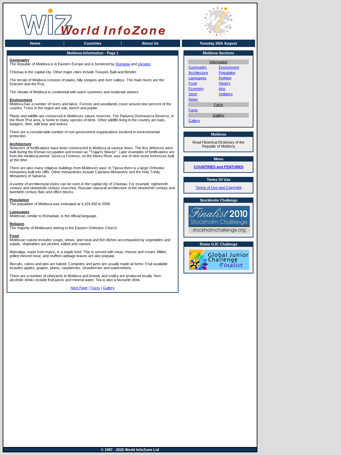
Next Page (79, 288)
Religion (225, 78)
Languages (197, 78)
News (193, 99)
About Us (150, 43)
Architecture (198, 73)
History (224, 83)
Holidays (226, 94)
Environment (229, 67)
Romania (123, 64)
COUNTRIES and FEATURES (218, 167)
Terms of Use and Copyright (218, 188)
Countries (92, 43)
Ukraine (144, 64)
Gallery (109, 288)
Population (227, 73)
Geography (197, 67)
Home (35, 43)
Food (192, 83)
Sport (192, 94)
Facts (95, 288)
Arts (222, 89)
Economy (196, 89)
